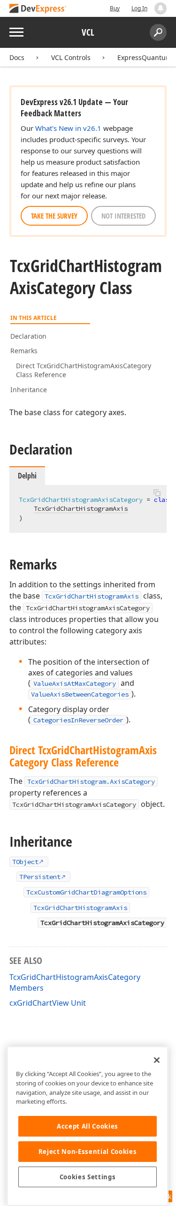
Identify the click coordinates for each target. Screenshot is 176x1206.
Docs (16, 57)
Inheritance (28, 389)
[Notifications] (160, 8)
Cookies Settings (88, 1177)
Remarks (24, 350)
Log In (139, 8)
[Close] (156, 1060)
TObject (25, 861)
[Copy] (156, 493)
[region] (87, 1126)
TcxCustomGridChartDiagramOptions (86, 892)
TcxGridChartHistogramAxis (81, 508)
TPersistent (40, 876)
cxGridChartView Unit (47, 1003)
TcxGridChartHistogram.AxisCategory (91, 781)
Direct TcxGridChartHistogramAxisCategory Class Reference (83, 370)
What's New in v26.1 (68, 128)
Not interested (123, 215)
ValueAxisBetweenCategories (80, 694)
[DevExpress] (38, 9)
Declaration (28, 336)
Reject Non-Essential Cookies (87, 1151)
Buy (115, 8)
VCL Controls (71, 57)
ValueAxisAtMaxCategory (74, 683)
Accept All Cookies (87, 1126)
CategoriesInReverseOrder (78, 720)
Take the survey (54, 215)
